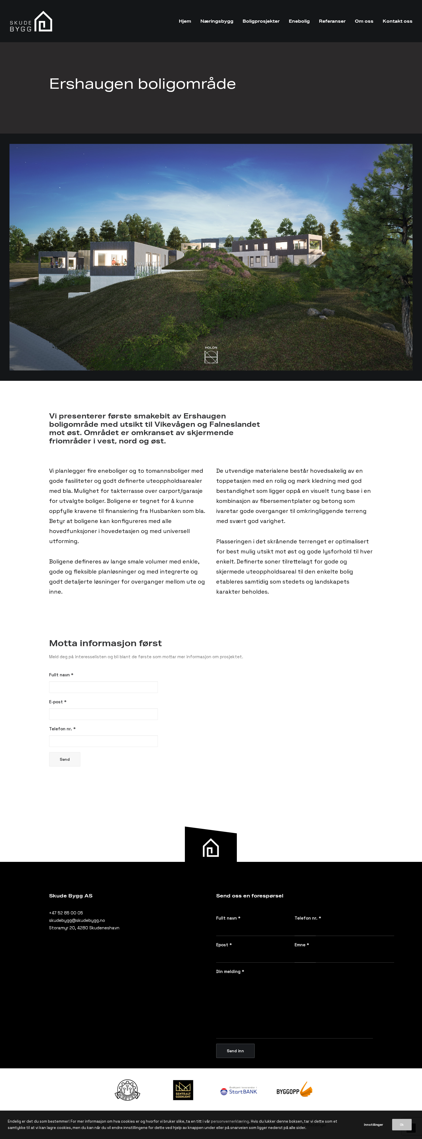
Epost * (224, 944)
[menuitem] (187, 21)
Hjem (185, 21)
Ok (402, 1124)
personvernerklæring (230, 1121)
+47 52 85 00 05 (66, 913)
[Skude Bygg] (31, 21)
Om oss (364, 21)
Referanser (332, 21)
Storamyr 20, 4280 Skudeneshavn (84, 927)
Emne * (302, 944)
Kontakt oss (398, 21)
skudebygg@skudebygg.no (77, 920)
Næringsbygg (216, 21)
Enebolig (299, 21)
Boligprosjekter (261, 21)
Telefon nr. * (308, 918)
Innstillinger (373, 1124)
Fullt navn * (228, 918)
